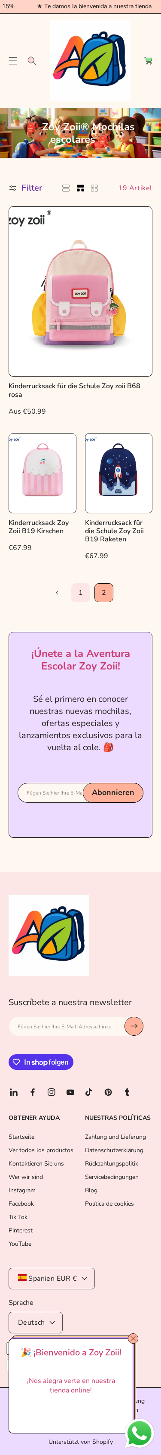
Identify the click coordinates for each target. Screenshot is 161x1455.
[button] (12, 60)
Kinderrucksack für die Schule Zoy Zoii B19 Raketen (114, 531)
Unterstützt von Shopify (81, 1442)
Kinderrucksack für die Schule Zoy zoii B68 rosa (74, 390)
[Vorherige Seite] (57, 592)
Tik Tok (18, 1217)
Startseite (21, 1137)
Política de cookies (109, 1204)
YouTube (20, 1244)
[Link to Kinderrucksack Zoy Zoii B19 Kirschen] (42, 473)
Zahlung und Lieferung (115, 1137)
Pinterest (21, 1230)
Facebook (21, 1204)
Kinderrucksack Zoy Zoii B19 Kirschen (39, 527)
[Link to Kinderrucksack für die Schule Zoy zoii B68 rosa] (80, 291)
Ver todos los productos (41, 1150)
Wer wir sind (26, 1177)
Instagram (22, 1190)
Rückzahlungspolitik (111, 1164)
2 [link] (104, 592)
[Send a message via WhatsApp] (139, 1433)
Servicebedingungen (112, 1177)
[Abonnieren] (134, 1026)
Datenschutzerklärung (114, 1150)
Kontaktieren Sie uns (36, 1164)
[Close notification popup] (133, 1338)
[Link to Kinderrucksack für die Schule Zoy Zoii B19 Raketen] (119, 473)
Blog (91, 1190)
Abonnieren (113, 792)
